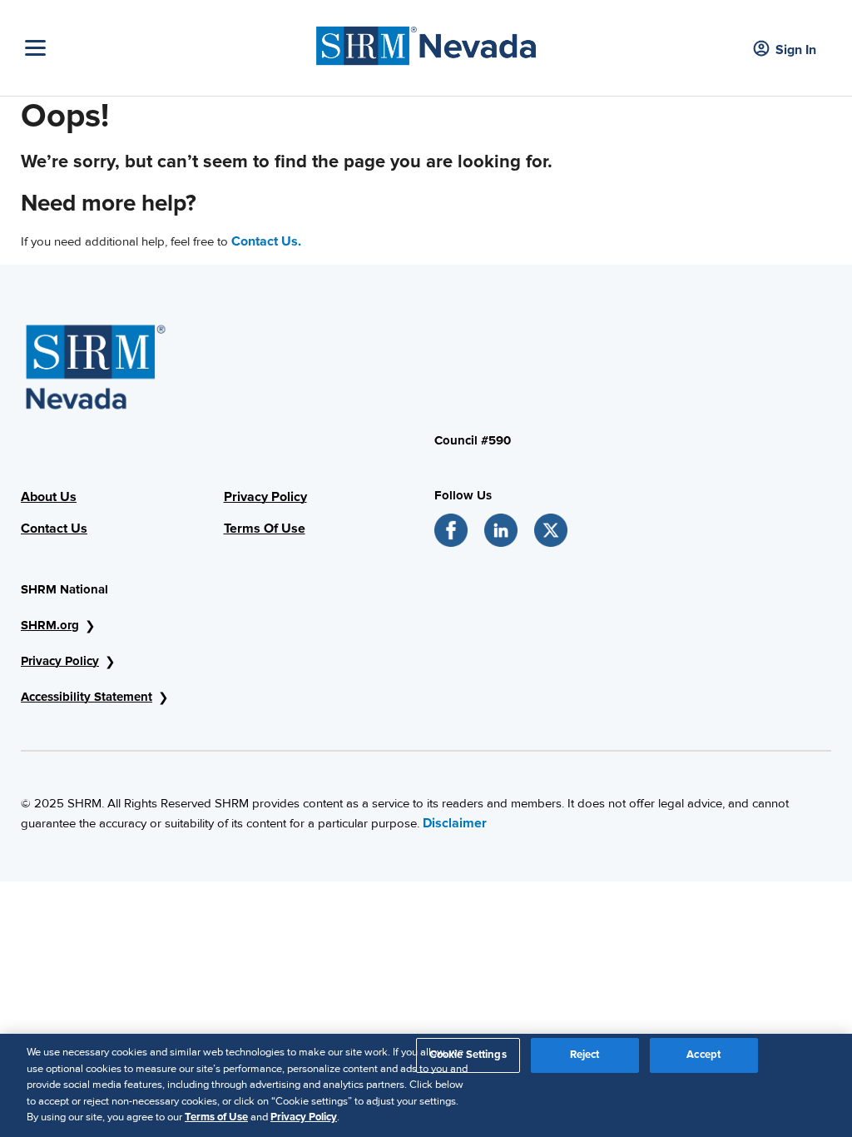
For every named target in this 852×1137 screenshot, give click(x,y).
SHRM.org (50, 625)
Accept (703, 1054)
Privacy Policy (265, 497)
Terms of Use (216, 1117)
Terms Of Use (264, 528)
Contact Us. (266, 241)
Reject (585, 1054)
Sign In (795, 50)
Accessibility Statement (86, 696)
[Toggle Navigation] (157, 47)
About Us (49, 497)
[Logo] (426, 41)
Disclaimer (455, 823)
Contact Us (54, 528)
